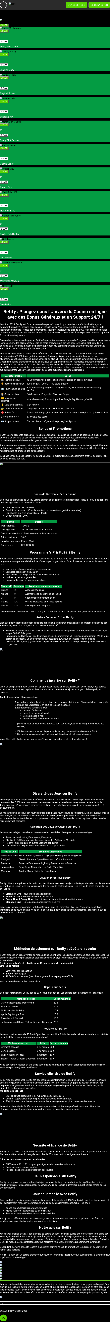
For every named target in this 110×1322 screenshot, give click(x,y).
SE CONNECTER (99, 5)
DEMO (4, 41)
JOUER (4, 25)
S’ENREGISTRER (76, 5)
